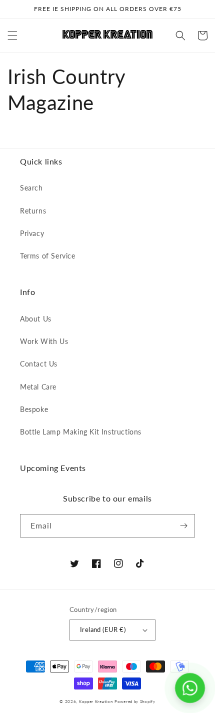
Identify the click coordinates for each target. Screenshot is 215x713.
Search (31, 188)
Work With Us (44, 341)
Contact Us (39, 364)
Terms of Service (48, 256)
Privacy (32, 233)
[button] (13, 35)
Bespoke (34, 409)
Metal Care (38, 386)
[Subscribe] (183, 526)
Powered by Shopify (135, 701)
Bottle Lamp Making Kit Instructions (81, 432)
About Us (36, 318)
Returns (33, 210)
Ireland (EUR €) (103, 630)
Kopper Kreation (96, 701)
